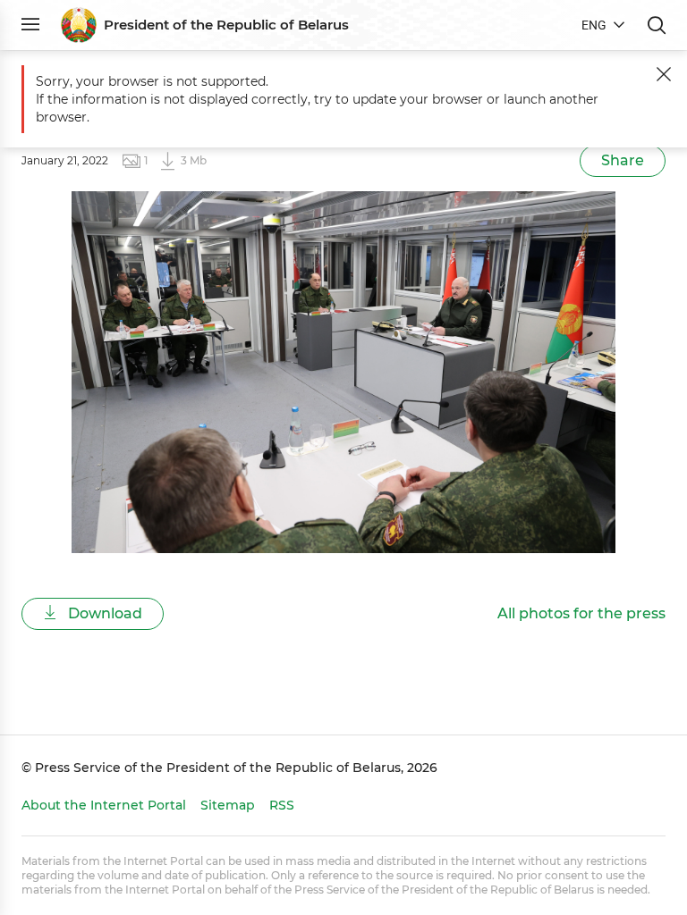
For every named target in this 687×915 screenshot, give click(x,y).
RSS (281, 805)
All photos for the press (581, 613)
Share (622, 160)
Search (656, 25)
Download (103, 613)
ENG (593, 25)
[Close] (664, 74)
